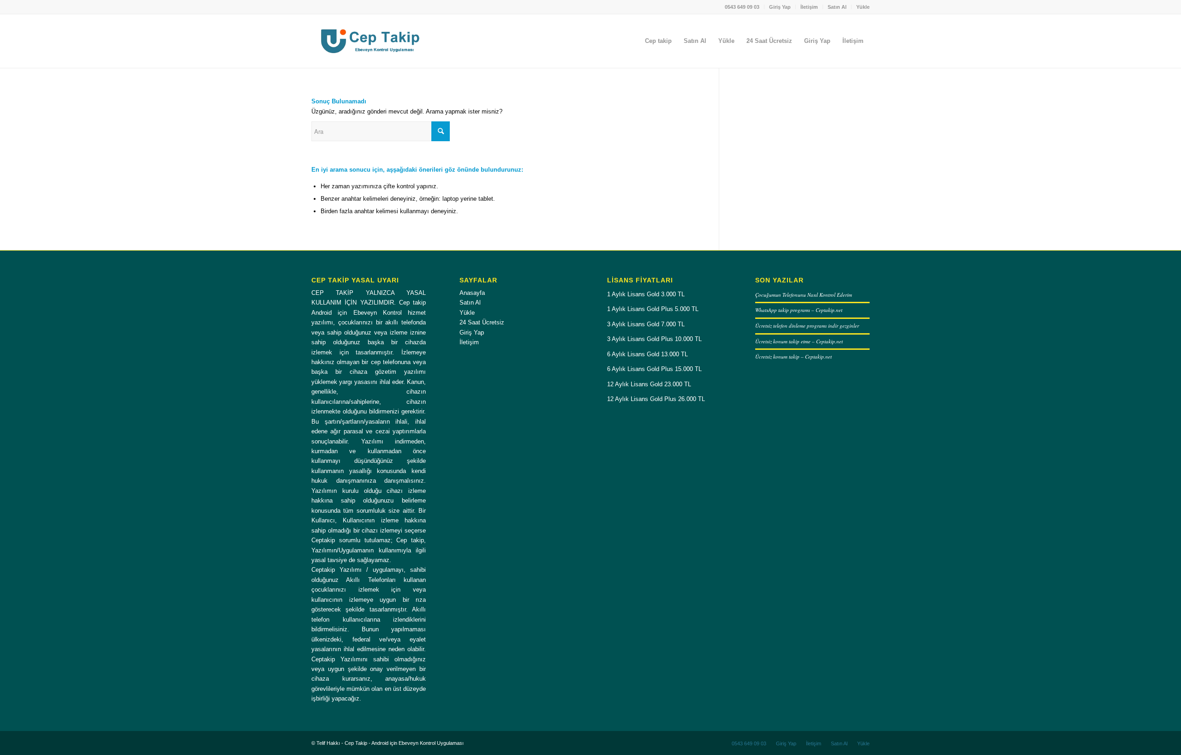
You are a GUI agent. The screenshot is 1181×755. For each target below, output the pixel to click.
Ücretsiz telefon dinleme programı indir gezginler (807, 325)
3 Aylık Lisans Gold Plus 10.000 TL (654, 339)
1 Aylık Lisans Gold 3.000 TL (646, 294)
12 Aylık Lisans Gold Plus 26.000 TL (656, 398)
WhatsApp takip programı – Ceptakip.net (798, 309)
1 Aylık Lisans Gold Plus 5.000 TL (652, 309)
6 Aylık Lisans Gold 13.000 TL (647, 354)
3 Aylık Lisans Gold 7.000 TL (646, 324)
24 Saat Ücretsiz (481, 322)
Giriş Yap (780, 7)
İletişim (809, 7)
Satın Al (837, 7)
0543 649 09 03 (742, 7)
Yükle (863, 7)
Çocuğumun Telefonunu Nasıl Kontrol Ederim (803, 294)
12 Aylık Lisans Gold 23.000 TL (649, 384)
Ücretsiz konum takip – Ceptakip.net (793, 356)
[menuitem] (742, 7)
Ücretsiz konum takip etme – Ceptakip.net (799, 341)
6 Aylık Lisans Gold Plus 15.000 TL (654, 369)
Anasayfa (472, 292)
